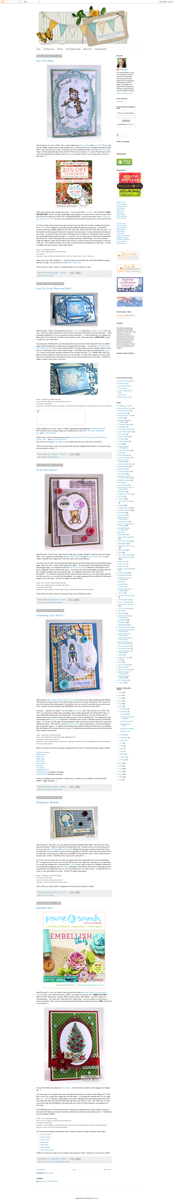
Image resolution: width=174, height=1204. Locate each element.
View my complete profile (125, 93)
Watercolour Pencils (124, 669)
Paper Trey (121, 564)
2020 (120, 692)
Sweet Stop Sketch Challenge (124, 634)
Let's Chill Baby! (45, 60)
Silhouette (121, 613)
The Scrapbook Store (125, 397)
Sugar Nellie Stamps (125, 627)
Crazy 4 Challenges (124, 457)
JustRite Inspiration (43, 752)
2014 (120, 763)
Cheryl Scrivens (122, 226)
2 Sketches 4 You (123, 406)
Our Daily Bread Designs (126, 557)
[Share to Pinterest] (79, 273)
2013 (120, 766)
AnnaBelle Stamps (124, 411)
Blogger (95, 1198)
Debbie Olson (41, 754)
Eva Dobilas (40, 768)
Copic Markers (59, 442)
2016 (120, 704)
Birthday (121, 418)
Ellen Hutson (122, 469)
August (122, 740)
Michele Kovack (41, 774)
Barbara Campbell (122, 238)
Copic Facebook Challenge (123, 447)
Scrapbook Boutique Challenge (125, 590)
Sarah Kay (121, 586)
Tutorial (120, 655)
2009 (120, 777)
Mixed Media (122, 534)
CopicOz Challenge (124, 450)
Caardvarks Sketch (124, 424)
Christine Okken (45, 1134)
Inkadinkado (122, 492)
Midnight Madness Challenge (124, 529)
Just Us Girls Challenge (126, 501)
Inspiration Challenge (125, 494)
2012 (120, 769)
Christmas (121, 439)
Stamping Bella (123, 625)
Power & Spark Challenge (53, 1161)
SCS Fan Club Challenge (126, 595)
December (123, 709)
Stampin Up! (122, 395)
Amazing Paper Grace (125, 408)
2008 (120, 780)
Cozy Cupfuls (66, 1088)
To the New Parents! (47, 469)
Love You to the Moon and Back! (53, 288)
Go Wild (72, 864)
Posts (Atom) (49, 1173)
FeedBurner (130, 124)
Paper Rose (122, 561)
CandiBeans (122, 427)
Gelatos (120, 483)
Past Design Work (100, 49)
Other (120, 552)
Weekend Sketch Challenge (123, 677)
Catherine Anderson (123, 239)
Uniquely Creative (124, 657)
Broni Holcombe (122, 216)
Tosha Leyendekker (47, 1150)
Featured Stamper (124, 471)
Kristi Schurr (40, 761)
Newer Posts (41, 1170)
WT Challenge (123, 680)
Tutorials (60, 49)
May (121, 749)
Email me (120, 101)
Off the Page (122, 550)
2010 (120, 774)
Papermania (122, 566)
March (122, 754)
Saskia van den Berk (123, 235)
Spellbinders (122, 620)
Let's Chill (97, 145)
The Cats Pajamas (124, 646)
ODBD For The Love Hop (126, 546)
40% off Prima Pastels (58, 439)
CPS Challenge (123, 455)
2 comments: (63, 454)
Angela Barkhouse (42, 770)
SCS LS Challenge (124, 602)
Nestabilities (122, 543)
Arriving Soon (76, 331)
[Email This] (70, 273)
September (124, 737)
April (122, 751)
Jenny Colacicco (122, 228)
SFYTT (120, 611)
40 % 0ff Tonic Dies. (50, 433)
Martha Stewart (123, 521)
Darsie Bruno (40, 763)
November (123, 712)
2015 (120, 706)
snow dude (88, 212)
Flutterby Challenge (124, 480)
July (121, 743)
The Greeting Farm (124, 648)
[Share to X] (75, 273)
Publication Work (123, 575)
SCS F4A (121, 593)
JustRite (44, 457)
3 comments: (63, 786)
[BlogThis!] (73, 273)
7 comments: (63, 272)
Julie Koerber (44, 1140)
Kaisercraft (121, 512)
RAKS (120, 582)
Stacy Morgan (45, 1147)
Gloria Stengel (121, 241)
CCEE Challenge (123, 436)
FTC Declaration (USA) (73, 49)
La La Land (122, 515)
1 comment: (62, 599)
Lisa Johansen (121, 243)
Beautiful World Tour (124, 415)
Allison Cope (121, 202)
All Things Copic (48, 49)
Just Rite (121, 499)
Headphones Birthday (47, 802)
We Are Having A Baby (94, 556)
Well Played (55, 849)
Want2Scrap (122, 667)
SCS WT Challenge (124, 608)
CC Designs (122, 434)
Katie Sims (120, 212)
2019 (120, 695)
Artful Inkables (122, 413)
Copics (90, 352)
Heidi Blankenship (42, 772)
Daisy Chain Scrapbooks (126, 381)
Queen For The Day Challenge (124, 578)
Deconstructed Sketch (125, 464)
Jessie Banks (121, 231)
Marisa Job (40, 757)
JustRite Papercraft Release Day (62, 700)
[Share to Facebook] (77, 273)
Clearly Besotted (123, 441)
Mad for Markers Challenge (123, 518)
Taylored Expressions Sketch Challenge (125, 642)
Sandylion (121, 584)
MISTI (120, 532)
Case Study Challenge (125, 432)
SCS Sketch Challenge (125, 604)
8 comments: (63, 1158)
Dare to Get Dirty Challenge (123, 460)
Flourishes (121, 474)
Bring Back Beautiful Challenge (124, 421)
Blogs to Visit (88, 49)
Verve (120, 662)
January (123, 760)
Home (38, 49)
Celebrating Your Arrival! (49, 615)
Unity (120, 660)
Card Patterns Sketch (125, 429)
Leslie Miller (44, 1145)
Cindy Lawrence (45, 1137)
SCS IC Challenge (124, 600)
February (123, 757)
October (123, 735)
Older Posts (107, 1170)
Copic (43, 275)
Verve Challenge (123, 665)
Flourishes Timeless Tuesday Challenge (124, 477)
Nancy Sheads (121, 218)
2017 (120, 701)
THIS (88, 152)
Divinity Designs (123, 383)
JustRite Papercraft (97, 331)
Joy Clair (121, 496)
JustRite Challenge (124, 508)
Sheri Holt (39, 765)
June (122, 746)
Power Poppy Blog (104, 150)
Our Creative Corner (124, 555)
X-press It (121, 682)
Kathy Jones (40, 759)
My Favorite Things (124, 386)
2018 (120, 698)
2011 (120, 771)
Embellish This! (44, 908)
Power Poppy (84, 145)
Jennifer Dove (121, 224)
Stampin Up (122, 622)
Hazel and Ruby (123, 485)
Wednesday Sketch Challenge (124, 672)
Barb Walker (121, 229)
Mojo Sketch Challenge (125, 537)
